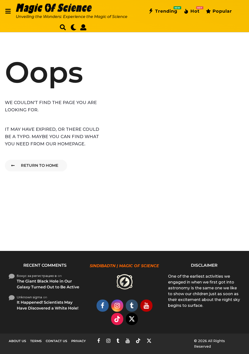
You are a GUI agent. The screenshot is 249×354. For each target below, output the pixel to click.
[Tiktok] (117, 319)
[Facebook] (103, 306)
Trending (166, 10)
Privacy (78, 341)
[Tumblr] (132, 306)
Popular (222, 11)
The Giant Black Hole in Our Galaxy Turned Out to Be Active (48, 284)
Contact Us (56, 341)
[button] (8, 11)
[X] (132, 319)
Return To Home (39, 165)
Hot (195, 10)
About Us (17, 341)
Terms (36, 341)
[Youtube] (146, 306)
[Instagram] (117, 306)
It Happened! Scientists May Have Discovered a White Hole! (47, 305)
